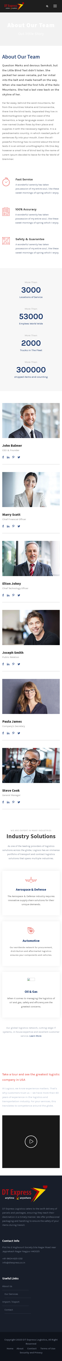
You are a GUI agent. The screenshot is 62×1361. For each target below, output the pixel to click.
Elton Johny (11, 583)
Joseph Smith (12, 652)
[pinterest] (13, 457)
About (20, 1348)
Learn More (35, 1035)
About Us (7, 1286)
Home (10, 1348)
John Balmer (12, 445)
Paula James (12, 721)
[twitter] (18, 457)
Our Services (11, 1294)
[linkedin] (8, 457)
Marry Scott (11, 514)
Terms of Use (47, 1348)
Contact (9, 1309)
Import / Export (10, 1301)
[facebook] (3, 457)
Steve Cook (11, 790)
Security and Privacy (31, 1352)
